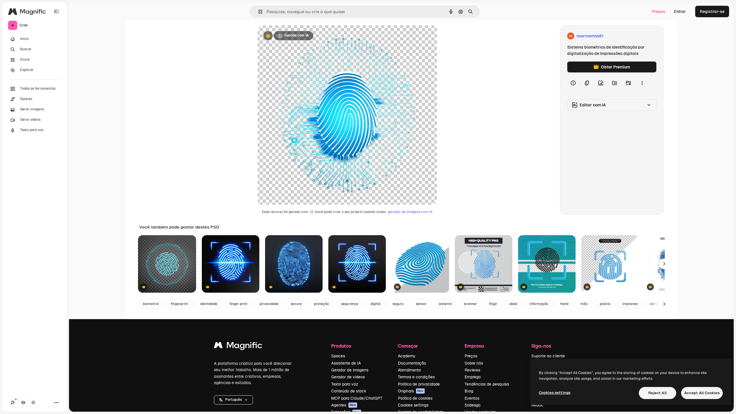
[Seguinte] (664, 264)
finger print (238, 304)
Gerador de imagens (349, 370)
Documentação (412, 363)
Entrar (680, 11)
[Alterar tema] (33, 402)
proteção (321, 304)
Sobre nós (474, 363)
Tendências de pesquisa (487, 384)
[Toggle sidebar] (56, 11)
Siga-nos (541, 346)
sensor (421, 304)
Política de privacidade (419, 384)
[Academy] (23, 402)
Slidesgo (472, 405)
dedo (513, 304)
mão (584, 304)
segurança (349, 304)
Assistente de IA (346, 363)
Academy (406, 356)
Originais (410, 391)
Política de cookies (415, 398)
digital (375, 304)
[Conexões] (12, 402)
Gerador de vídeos (348, 376)
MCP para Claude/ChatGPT (356, 398)
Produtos (341, 346)
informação (539, 304)
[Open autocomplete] (258, 11)
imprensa (630, 304)
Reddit (537, 405)
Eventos (472, 398)
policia (605, 304)
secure (296, 304)
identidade (208, 304)
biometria (151, 304)
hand (564, 304)
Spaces (338, 356)
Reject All (657, 392)
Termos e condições (416, 376)
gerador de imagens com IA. (410, 212)
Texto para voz (344, 384)
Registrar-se (712, 11)
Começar (408, 346)
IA (311, 212)
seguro (398, 304)
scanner (470, 304)
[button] (233, 400)
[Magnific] (238, 346)
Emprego (473, 376)
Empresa (474, 346)
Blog (469, 391)
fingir (493, 304)
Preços (658, 11)
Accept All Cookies (702, 392)
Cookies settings (413, 405)
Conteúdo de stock (348, 391)
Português (233, 399)
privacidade (269, 304)
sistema (445, 304)
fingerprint (179, 304)
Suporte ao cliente (548, 356)
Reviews (472, 370)
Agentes (343, 405)
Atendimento (409, 370)
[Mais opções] (642, 83)
